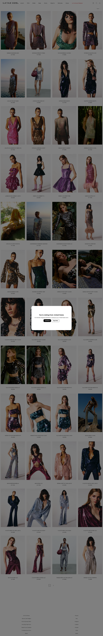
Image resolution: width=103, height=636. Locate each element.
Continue (47, 320)
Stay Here (55, 320)
